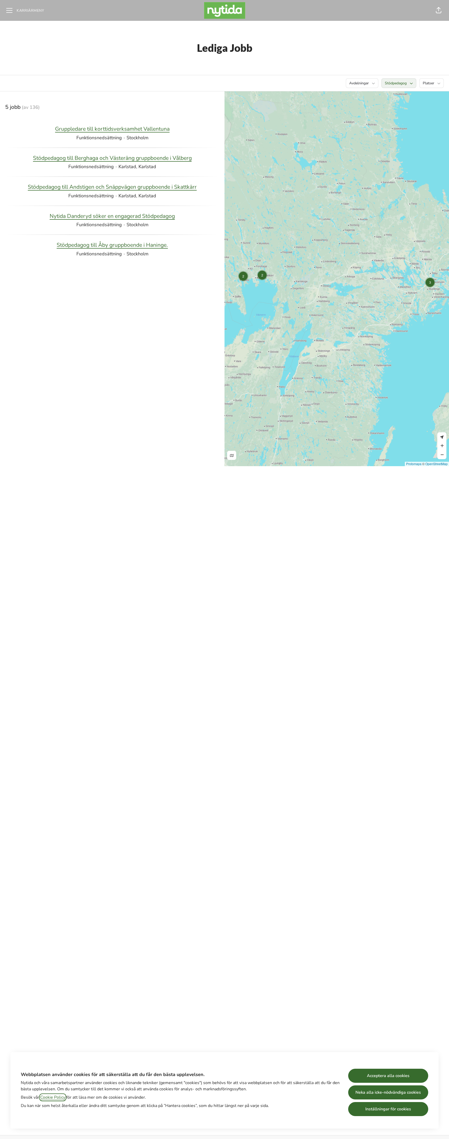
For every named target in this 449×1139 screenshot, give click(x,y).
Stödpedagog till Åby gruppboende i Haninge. (112, 245)
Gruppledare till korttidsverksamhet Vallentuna (112, 128)
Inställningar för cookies (388, 1109)
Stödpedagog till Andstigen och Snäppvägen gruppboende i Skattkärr (112, 187)
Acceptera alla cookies (388, 1076)
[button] (438, 10)
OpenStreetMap (436, 463)
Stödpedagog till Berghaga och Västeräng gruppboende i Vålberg (112, 158)
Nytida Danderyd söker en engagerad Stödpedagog (112, 216)
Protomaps (413, 463)
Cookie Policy (52, 1097)
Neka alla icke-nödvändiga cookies (388, 1092)
